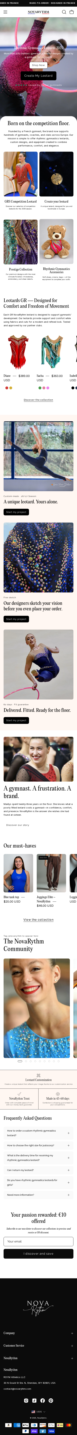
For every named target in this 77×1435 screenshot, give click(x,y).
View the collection (38, 919)
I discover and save (38, 1253)
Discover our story (17, 825)
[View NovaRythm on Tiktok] (34, 1400)
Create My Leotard (38, 75)
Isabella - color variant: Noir (72, 388)
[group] (38, 1008)
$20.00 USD (12, 901)
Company (9, 1333)
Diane (7, 376)
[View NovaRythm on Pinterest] (51, 1400)
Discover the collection (38, 400)
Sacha (40, 376)
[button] (63, 12)
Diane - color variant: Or (10, 388)
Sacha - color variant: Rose (43, 388)
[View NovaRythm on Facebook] (42, 1400)
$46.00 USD (45, 905)
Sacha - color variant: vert (39, 388)
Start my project (56, 213)
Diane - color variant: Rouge (6, 388)
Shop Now (38, 65)
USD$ (39, 1412)
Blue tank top (11, 897)
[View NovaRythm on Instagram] (26, 1400)
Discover (20, 213)
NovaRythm (11, 1358)
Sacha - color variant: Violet (47, 388)
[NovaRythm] (38, 12)
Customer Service (14, 1346)
